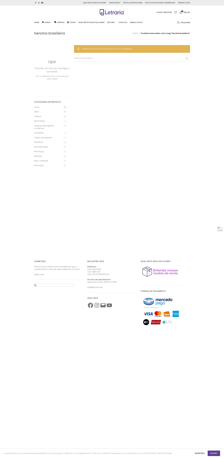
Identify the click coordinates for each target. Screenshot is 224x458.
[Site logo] (112, 12)
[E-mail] (103, 305)
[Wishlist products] (175, 12)
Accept (213, 453)
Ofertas (37, 116)
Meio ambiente (41, 161)
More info (200, 453)
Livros (36, 107)
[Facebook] (90, 305)
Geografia (39, 133)
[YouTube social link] (42, 3)
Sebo (36, 111)
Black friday (39, 121)
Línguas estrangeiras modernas (44, 127)
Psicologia (39, 151)
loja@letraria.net (95, 287)
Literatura (38, 142)
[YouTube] (109, 305)
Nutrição (38, 156)
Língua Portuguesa (43, 137)
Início (135, 33)
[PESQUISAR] (187, 58)
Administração (41, 147)
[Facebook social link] (35, 3)
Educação (39, 165)
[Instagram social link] (38, 3)
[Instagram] (97, 305)
